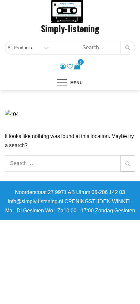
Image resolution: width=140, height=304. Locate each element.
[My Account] (63, 66)
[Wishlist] (70, 66)
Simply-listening (70, 28)
